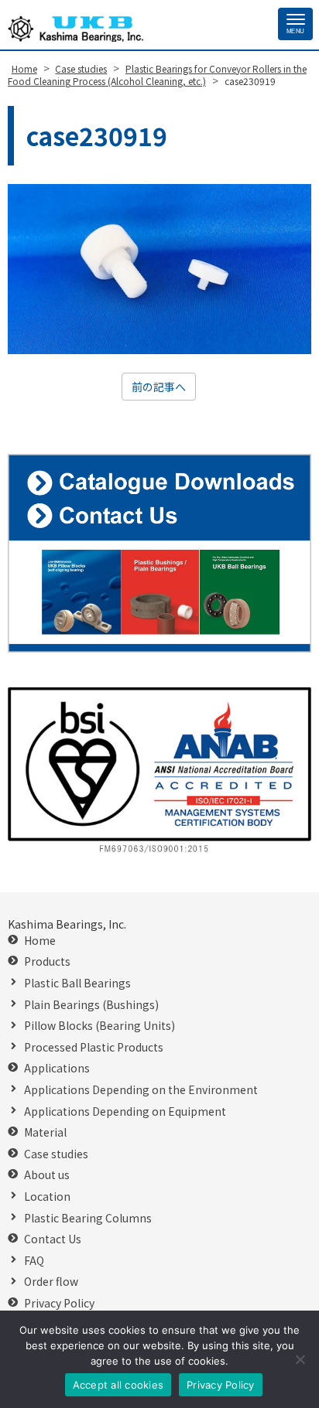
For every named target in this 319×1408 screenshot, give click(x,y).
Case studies (56, 1154)
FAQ (34, 1260)
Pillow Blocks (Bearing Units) (99, 1025)
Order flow (51, 1281)
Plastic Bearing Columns (88, 1218)
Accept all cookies (118, 1385)
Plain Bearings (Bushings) (91, 1004)
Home (40, 940)
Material (45, 1132)
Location (47, 1196)
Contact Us (52, 1239)
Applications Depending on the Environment (141, 1089)
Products (47, 961)
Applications (57, 1068)
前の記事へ (159, 386)
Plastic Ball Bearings (77, 983)
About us (47, 1175)
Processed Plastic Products (93, 1047)
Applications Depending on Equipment (125, 1111)
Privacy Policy (59, 1303)
